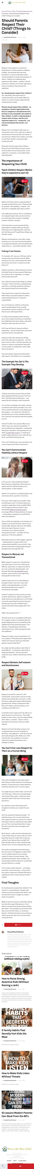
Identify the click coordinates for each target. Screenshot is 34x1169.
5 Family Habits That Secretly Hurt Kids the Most (14, 1033)
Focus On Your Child (8, 11)
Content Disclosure (17, 1163)
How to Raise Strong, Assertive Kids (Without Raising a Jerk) (15, 982)
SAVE (25, 181)
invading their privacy (13, 433)
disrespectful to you (21, 571)
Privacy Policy (22, 1160)
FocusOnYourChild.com (10, 37)
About (15, 1160)
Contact (9, 1160)
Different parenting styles (18, 510)
